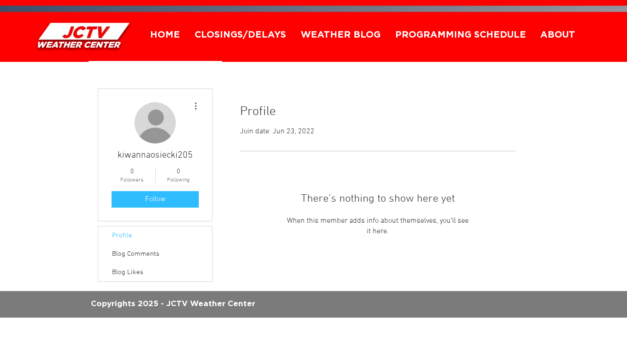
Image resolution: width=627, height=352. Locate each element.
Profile (122, 235)
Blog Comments (135, 254)
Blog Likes (127, 272)
